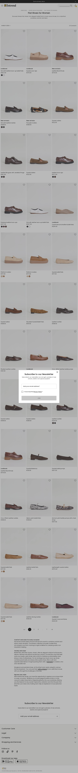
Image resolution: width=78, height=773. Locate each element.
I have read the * (33, 392)
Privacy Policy (38, 392)
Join (39, 398)
